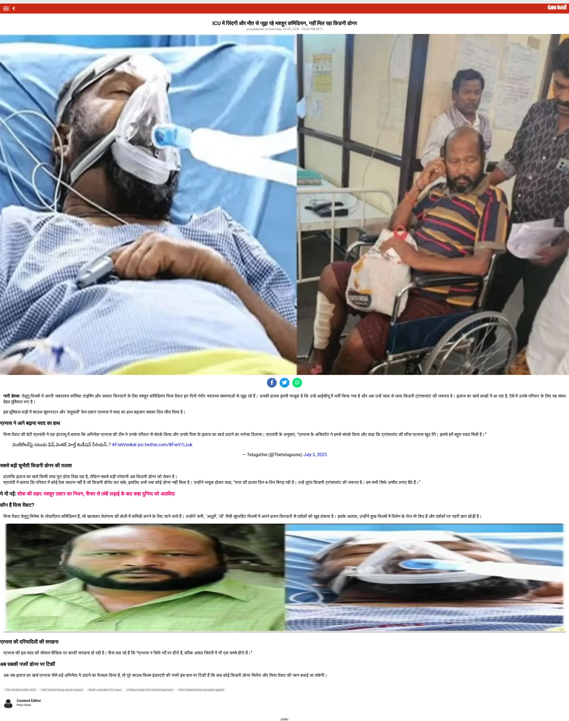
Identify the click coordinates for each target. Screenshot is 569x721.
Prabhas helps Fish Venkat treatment (150, 689)
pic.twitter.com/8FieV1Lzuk (165, 444)
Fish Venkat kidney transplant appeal (201, 689)
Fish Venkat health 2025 (20, 689)
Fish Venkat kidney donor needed (62, 689)
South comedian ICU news (105, 689)
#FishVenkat (124, 444)
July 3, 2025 (315, 454)
